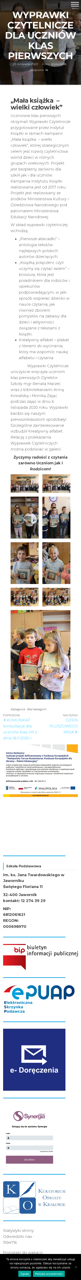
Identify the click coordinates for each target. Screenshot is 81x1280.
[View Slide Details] (42, 769)
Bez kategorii (36, 709)
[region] (40, 796)
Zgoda (24, 1273)
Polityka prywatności (49, 1273)
